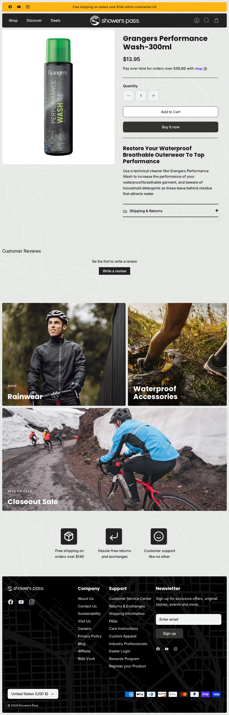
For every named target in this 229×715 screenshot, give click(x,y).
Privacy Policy (90, 636)
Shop (13, 20)
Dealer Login (119, 651)
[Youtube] (19, 7)
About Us (86, 598)
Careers (84, 628)
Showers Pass (28, 705)
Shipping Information (127, 613)
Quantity (130, 86)
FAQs (113, 621)
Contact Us (87, 606)
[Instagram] (27, 7)
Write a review (114, 271)
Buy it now (171, 127)
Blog (81, 643)
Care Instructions (123, 628)
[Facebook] (10, 7)
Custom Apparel (122, 636)
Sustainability (89, 613)
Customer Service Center (130, 598)
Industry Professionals (128, 643)
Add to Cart (170, 112)
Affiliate (84, 651)
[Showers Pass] (114, 20)
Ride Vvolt (86, 658)
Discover (34, 20)
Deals (55, 20)
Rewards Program (124, 658)
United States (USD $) (29, 694)
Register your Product (127, 666)
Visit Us (84, 621)
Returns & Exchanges (127, 606)
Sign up (169, 633)
